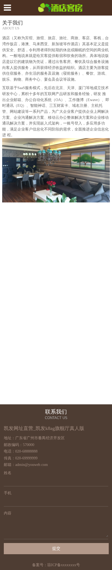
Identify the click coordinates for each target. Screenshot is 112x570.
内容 (7, 513)
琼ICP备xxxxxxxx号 (63, 565)
